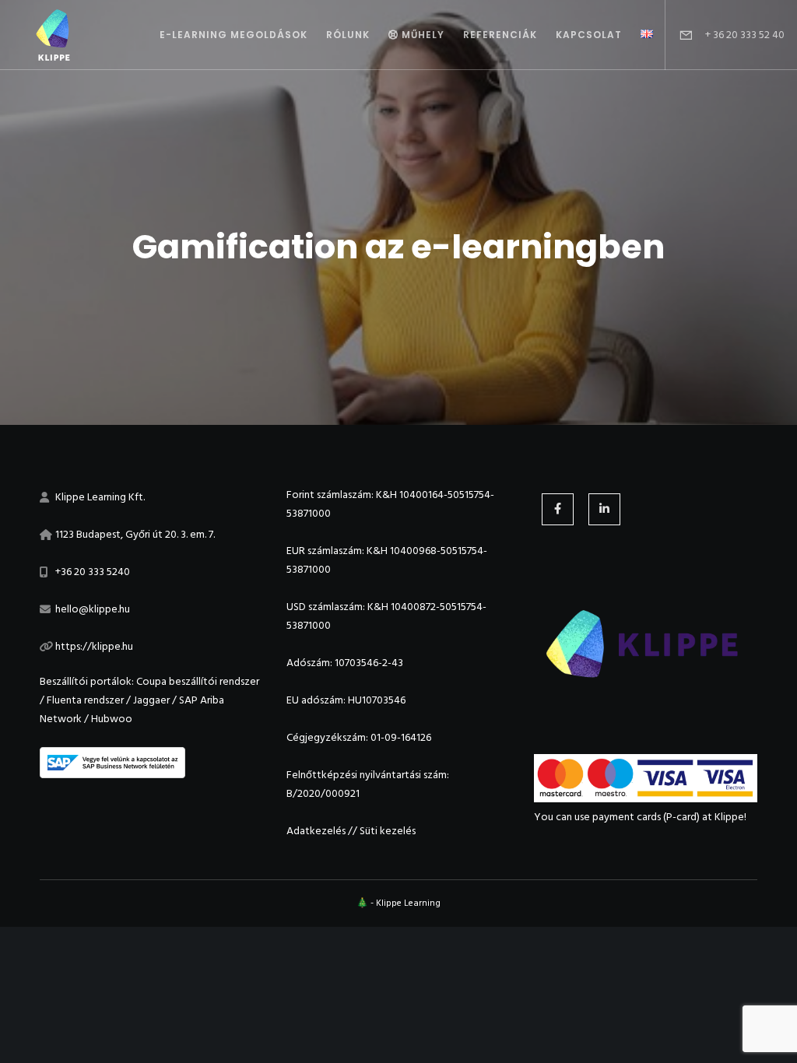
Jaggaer (151, 700)
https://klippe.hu (94, 646)
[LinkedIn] (604, 509)
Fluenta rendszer (85, 700)
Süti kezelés (388, 831)
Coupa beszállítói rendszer (197, 681)
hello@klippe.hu (92, 609)
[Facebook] (558, 509)
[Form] (679, 35)
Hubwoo (111, 719)
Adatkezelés (316, 831)
